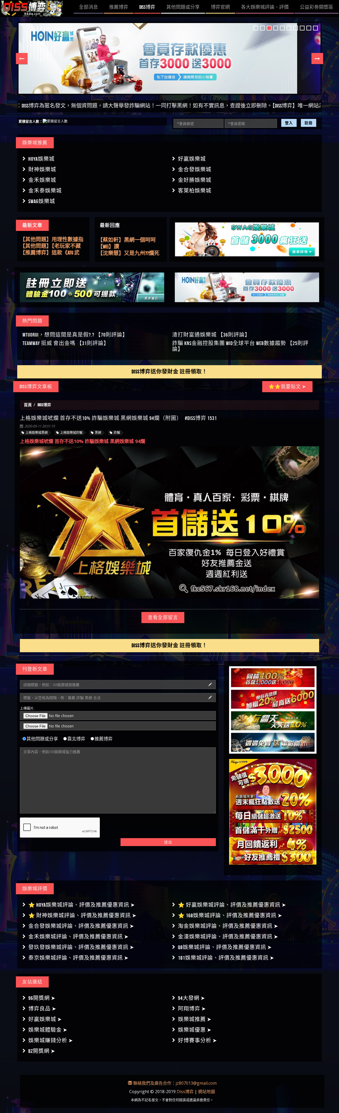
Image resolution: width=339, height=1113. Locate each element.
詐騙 (117, 432)
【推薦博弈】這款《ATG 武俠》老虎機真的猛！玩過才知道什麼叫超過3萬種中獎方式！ (53, 246)
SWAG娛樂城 (41, 201)
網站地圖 (206, 1091)
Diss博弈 (185, 1091)
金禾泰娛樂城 (45, 191)
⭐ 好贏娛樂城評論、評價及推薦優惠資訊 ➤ (232, 905)
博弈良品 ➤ (42, 1009)
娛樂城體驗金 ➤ (48, 1030)
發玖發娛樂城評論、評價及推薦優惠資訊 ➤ (81, 947)
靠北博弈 (76, 738)
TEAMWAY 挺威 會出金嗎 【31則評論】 (66, 343)
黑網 (98, 432)
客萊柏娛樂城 (194, 191)
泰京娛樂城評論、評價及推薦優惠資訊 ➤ (78, 958)
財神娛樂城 (42, 169)
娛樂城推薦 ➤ (195, 1019)
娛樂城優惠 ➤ (195, 1030)
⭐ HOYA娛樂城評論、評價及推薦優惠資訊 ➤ (81, 905)
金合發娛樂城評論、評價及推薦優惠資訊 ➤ (81, 926)
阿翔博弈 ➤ (192, 1009)
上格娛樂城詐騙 (71, 432)
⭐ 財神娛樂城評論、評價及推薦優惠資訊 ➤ (82, 915)
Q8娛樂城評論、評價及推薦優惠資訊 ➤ (225, 947)
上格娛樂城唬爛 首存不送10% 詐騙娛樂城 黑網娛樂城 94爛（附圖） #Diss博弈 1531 (118, 418)
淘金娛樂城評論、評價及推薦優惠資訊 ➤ (228, 926)
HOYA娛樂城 (41, 159)
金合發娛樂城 (194, 169)
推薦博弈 (104, 738)
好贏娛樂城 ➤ (45, 1019)
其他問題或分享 (42, 738)
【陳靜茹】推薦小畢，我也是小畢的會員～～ (129, 253)
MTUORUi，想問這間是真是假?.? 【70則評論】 (75, 335)
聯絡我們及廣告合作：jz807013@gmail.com (174, 1083)
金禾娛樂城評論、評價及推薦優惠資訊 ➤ (78, 937)
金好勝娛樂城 (194, 180)
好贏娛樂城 (192, 159)
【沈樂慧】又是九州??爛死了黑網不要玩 (128, 240)
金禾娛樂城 (42, 180)
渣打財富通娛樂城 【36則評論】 (211, 335)
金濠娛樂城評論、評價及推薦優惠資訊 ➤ (228, 937)
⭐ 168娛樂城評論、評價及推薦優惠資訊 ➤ (230, 915)
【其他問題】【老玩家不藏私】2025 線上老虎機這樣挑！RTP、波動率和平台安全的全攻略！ (52, 239)
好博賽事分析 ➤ (197, 1040)
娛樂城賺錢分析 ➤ (50, 1040)
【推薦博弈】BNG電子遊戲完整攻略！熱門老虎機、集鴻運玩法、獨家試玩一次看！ (52, 253)
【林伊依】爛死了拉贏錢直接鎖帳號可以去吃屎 (129, 247)
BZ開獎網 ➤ (41, 1051)
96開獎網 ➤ (42, 998)
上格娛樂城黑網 (36, 432)
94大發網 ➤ (191, 998)
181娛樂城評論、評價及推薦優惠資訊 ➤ (226, 958)
